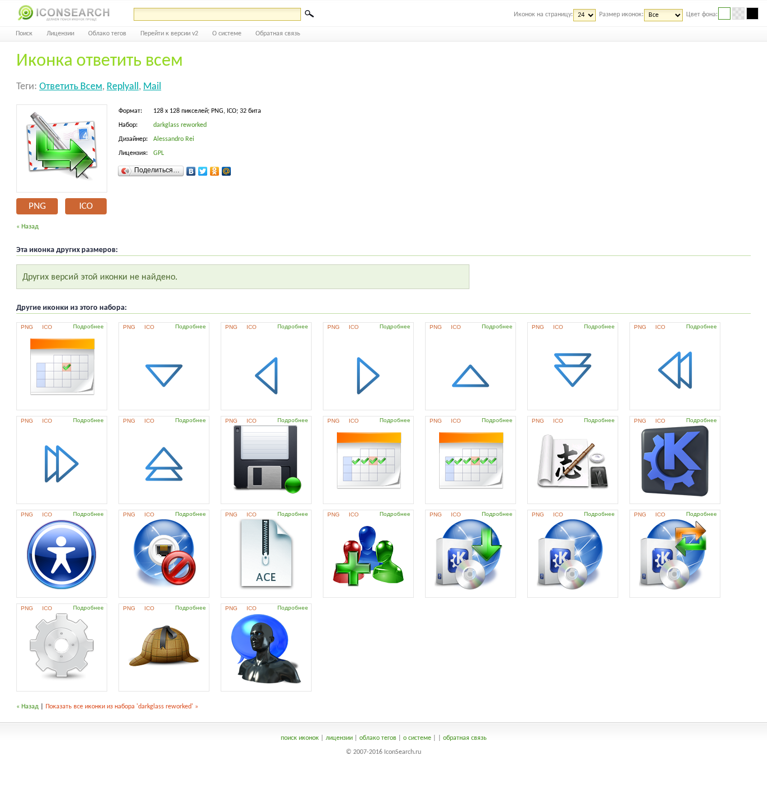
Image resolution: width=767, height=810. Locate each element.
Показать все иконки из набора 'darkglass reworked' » (121, 706)
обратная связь (465, 738)
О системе (226, 33)
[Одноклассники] (215, 171)
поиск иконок (300, 738)
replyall (123, 86)
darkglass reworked (180, 125)
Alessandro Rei (173, 139)
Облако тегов (107, 33)
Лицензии (60, 33)
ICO (86, 206)
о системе (417, 738)
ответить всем (70, 86)
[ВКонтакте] (191, 171)
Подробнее (88, 326)
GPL (158, 153)
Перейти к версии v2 (169, 33)
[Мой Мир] (226, 171)
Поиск (24, 33)
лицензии (339, 738)
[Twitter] (203, 171)
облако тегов (377, 738)
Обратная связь (277, 33)
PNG (37, 206)
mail (152, 86)
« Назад (27, 226)
